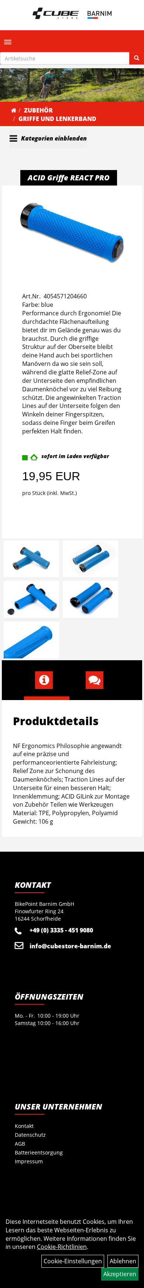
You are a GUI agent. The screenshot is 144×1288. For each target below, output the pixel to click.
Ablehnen (123, 1261)
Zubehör (38, 110)
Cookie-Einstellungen (73, 1261)
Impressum (29, 1161)
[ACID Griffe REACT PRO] (72, 232)
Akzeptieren (119, 1274)
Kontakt (24, 1125)
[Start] (14, 110)
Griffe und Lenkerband (57, 119)
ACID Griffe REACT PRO (69, 178)
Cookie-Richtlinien (62, 1247)
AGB (20, 1143)
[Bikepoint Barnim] (72, 13)
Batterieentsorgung (39, 1152)
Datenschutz (30, 1134)
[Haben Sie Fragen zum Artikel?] (97, 680)
